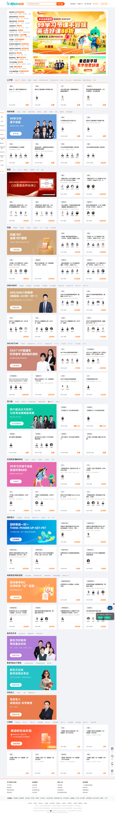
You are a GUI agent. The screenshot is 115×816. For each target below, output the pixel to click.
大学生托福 (11, 32)
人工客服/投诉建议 (88, 785)
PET (53, 517)
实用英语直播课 (56, 575)
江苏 (25, 55)
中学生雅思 (11, 23)
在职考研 (24, 14)
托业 (28, 50)
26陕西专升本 (31, 633)
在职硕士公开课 (17, 41)
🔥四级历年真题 (41, 401)
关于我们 (9, 785)
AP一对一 (56, 343)
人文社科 (16, 73)
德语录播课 (55, 722)
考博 (56, 111)
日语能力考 (17, 722)
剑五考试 (43, 517)
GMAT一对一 (86, 285)
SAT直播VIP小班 (31, 343)
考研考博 (11, 12)
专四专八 (22, 36)
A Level (22, 23)
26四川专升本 (39, 633)
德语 (20, 68)
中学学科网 (66, 798)
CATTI (52, 459)
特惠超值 (22, 59)
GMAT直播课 (53, 285)
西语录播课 (78, 722)
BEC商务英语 (23, 50)
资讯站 (85, 803)
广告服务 (46, 803)
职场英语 (16, 45)
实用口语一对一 (66, 575)
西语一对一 (85, 722)
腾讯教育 (16, 798)
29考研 (19, 14)
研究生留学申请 (26, 32)
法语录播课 (70, 722)
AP (19, 27)
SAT (16, 27)
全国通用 (11, 55)
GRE (16, 32)
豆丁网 (77, 798)
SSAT (22, 27)
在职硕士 (11, 39)
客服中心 (80, 4)
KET (49, 517)
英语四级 (11, 36)
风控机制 (9, 792)
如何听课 (60, 785)
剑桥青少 (16, 50)
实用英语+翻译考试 (15, 44)
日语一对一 (25, 722)
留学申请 (26, 18)
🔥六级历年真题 (32, 401)
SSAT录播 (78, 343)
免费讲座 (15, 227)
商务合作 (41, 803)
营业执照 (48, 810)
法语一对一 (63, 722)
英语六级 (16, 36)
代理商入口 (58, 803)
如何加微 (60, 787)
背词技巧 (27, 459)
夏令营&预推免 (30, 64)
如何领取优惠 (35, 790)
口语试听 (47, 459)
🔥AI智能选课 (69, 111)
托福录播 (22, 227)
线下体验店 (52, 803)
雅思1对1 (18, 18)
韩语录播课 (40, 722)
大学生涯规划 (13, 62)
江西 (15, 55)
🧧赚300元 (50, 401)
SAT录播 (23, 343)
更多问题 (85, 792)
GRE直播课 (44, 285)
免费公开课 (27, 36)
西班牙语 (24, 68)
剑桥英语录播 (47, 575)
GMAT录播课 (37, 285)
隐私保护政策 (10, 790)
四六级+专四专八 (14, 35)
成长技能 (22, 73)
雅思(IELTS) (11, 18)
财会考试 (49, 663)
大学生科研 (11, 64)
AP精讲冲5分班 (48, 343)
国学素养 (11, 73)
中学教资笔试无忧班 (40, 663)
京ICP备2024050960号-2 (39, 810)
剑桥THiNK (27, 517)
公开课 (29, 14)
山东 (19, 55)
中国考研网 (89, 798)
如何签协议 (60, 790)
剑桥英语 (11, 50)
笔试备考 (11, 59)
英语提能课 (19, 517)
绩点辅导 (24, 64)
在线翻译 (72, 798)
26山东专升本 (22, 633)
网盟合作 (81, 803)
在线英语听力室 (58, 798)
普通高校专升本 (31, 692)
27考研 (10, 14)
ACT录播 (63, 343)
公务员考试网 (49, 798)
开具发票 (34, 792)
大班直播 (28, 227)
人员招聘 (75, 803)
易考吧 (101, 798)
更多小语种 (93, 722)
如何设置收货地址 (62, 792)
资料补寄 (85, 787)
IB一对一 (85, 343)
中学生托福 (11, 27)
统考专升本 (12, 53)
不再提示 (107, 617)
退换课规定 (86, 790)
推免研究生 (17, 64)
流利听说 (40, 459)
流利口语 (11, 45)
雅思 (42, 169)
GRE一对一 (78, 285)
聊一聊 (100, 617)
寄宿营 (24, 111)
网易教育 (21, 798)
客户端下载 (88, 4)
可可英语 (42, 798)
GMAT (20, 32)
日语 (10, 68)
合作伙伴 (35, 803)
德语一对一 (47, 722)
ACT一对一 (70, 343)
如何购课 (34, 785)
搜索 (62, 4)
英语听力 (34, 459)
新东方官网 (96, 798)
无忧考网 (27, 798)
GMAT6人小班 (69, 285)
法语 (17, 68)
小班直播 (35, 227)
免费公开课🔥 (31, 111)
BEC (38, 169)
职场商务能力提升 (38, 575)
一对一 (41, 227)
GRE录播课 (28, 285)
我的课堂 (95, 4)
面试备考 (16, 59)
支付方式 (34, 787)
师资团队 (73, 4)
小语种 (11, 67)
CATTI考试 (22, 45)
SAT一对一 (39, 343)
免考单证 (39, 111)
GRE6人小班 (61, 285)
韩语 (13, 68)
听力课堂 (82, 798)
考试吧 (32, 798)
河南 (22, 55)
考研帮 (37, 798)
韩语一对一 (32, 722)
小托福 (26, 27)
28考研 (15, 14)
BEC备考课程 (28, 575)
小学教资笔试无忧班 (28, 663)
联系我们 (9, 787)
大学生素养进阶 (14, 71)
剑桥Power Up (35, 517)
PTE (22, 18)
